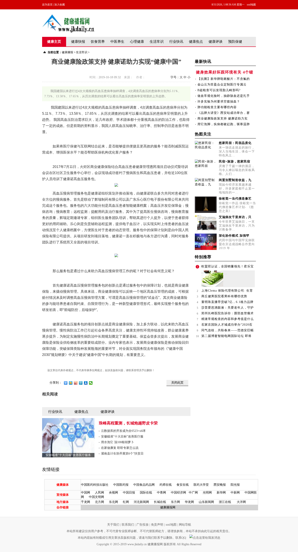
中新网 (235, 492)
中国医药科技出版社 (94, 484)
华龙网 (189, 502)
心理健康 (137, 41)
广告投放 (142, 524)
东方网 (175, 502)
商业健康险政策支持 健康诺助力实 (222, 118)
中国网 (85, 492)
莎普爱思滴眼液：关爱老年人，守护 (227, 307)
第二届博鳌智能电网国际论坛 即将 (226, 336)
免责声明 (157, 524)
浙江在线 (225, 502)
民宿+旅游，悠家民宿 (234, 161)
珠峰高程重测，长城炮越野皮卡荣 (128, 423)
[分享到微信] (91, 383)
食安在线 (182, 484)
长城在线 (160, 502)
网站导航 (185, 524)
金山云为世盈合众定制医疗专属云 (222, 84)
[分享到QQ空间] (71, 383)
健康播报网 (167, 507)
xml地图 (251, 4)
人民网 (99, 492)
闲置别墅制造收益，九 (235, 180)
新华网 (221, 492)
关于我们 (113, 524)
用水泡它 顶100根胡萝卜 (117, 442)
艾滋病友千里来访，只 (235, 217)
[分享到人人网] (86, 383)
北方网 (99, 502)
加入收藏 (59, 4)
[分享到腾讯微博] (81, 383)
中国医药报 (120, 484)
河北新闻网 (141, 502)
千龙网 (85, 502)
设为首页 (47, 4)
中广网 (193, 492)
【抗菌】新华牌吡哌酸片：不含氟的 (223, 78)
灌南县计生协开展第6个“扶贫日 (122, 453)
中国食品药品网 (144, 484)
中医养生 (117, 41)
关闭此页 (177, 382)
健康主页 (54, 41)
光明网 (207, 492)
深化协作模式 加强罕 (234, 235)
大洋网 (241, 502)
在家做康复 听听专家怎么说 (120, 447)
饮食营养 (98, 41)
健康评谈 (216, 41)
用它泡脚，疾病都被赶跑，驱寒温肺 (223, 124)
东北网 (113, 502)
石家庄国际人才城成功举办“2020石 (226, 324)
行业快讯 (176, 41)
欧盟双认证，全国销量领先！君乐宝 (227, 266)
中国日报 (129, 492)
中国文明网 (96, 497)
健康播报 (67, 52)
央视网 (113, 492)
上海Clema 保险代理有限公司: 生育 (227, 290)
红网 (126, 502)
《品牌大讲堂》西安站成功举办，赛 (223, 113)
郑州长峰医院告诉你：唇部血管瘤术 (227, 313)
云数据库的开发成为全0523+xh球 (123, 430)
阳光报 (235, 484)
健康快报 (78, 41)
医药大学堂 (201, 484)
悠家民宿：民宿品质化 (235, 143)
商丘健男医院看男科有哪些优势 (224, 296)
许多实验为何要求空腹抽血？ (218, 101)
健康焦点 (196, 41)
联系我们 (128, 524)
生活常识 (157, 41)
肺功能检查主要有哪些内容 (217, 107)
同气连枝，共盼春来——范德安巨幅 (227, 330)
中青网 (161, 492)
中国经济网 (178, 492)
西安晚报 (220, 484)
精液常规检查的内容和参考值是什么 (227, 319)
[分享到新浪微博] (76, 383)
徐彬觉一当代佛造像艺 (235, 198)
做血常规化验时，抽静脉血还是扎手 (223, 95)
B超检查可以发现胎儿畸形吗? (218, 90)
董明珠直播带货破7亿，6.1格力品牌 (227, 302)
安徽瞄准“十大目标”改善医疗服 (122, 436)
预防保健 (235, 41)
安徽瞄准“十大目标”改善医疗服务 (68, 455)
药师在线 (165, 484)
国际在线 (146, 492)
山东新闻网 (206, 502)
